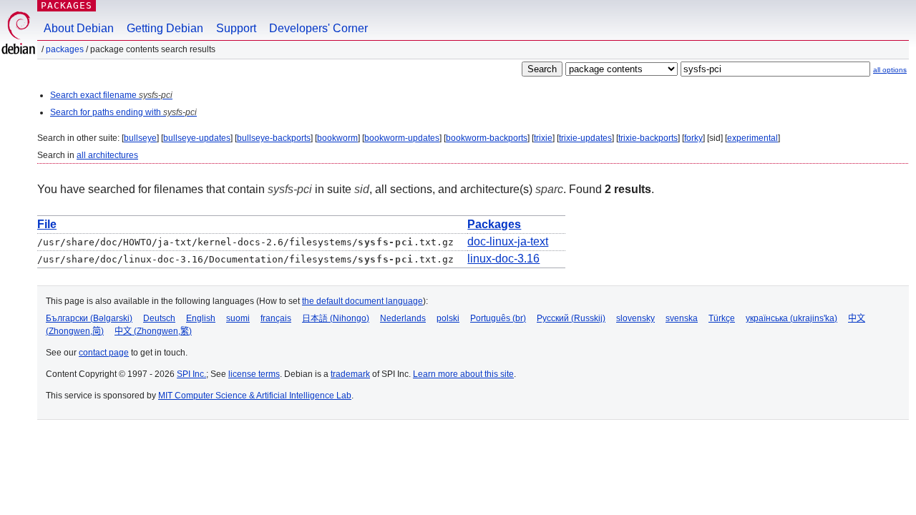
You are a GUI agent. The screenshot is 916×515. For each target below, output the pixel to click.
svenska (682, 318)
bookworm (337, 138)
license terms (254, 374)
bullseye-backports (274, 138)
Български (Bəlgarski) (89, 318)
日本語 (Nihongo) (335, 318)
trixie (543, 138)
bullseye (140, 138)
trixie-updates (585, 138)
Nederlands (403, 318)
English (200, 318)
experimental (752, 138)
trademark (350, 374)
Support (236, 28)
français (275, 318)
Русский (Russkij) (571, 318)
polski (448, 318)
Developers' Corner (318, 28)
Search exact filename (111, 95)
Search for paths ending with (123, 112)
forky (693, 138)
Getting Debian (165, 28)
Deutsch (159, 318)
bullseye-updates (196, 138)
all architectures (107, 155)
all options (890, 70)
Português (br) (498, 318)
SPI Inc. (191, 374)
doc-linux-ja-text (507, 241)
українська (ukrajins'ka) (791, 318)
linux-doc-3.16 (503, 258)
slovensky (635, 318)
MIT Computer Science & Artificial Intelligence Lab (254, 396)
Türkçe (721, 318)
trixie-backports (648, 138)
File (47, 224)
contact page (104, 353)
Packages (66, 5)
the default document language (362, 301)
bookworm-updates (401, 138)
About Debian (79, 28)
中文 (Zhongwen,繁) (153, 331)
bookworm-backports (486, 138)
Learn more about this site (463, 374)
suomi (238, 318)
